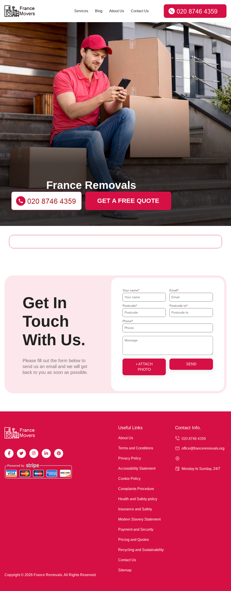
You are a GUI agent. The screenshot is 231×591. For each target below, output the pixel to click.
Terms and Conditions (135, 448)
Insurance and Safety (135, 509)
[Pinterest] (58, 453)
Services (81, 11)
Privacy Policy (129, 458)
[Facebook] (9, 453)
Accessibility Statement (136, 468)
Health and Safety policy (137, 499)
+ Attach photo (144, 366)
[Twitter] (21, 453)
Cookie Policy (129, 479)
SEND (191, 364)
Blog (98, 11)
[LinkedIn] (46, 453)
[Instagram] (33, 453)
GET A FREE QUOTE (128, 200)
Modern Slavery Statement (139, 519)
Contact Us (140, 11)
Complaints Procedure (136, 489)
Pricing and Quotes (133, 540)
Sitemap (125, 570)
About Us (116, 11)
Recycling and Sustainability (141, 550)
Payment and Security (135, 529)
